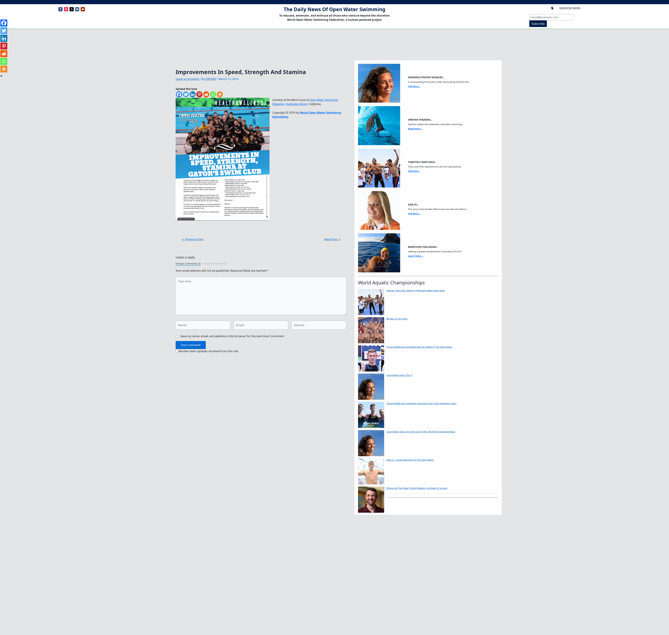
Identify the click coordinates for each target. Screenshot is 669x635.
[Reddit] (206, 94)
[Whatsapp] (213, 94)
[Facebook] (179, 94)
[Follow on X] (72, 9)
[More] (220, 94)
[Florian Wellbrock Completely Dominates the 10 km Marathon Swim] (371, 415)
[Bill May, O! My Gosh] (371, 330)
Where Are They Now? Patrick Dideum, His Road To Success (416, 488)
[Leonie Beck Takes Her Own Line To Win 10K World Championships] (371, 443)
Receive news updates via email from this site (208, 351)
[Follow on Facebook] (60, 9)
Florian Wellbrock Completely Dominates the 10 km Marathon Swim (421, 403)
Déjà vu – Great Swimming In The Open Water (410, 459)
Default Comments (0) (188, 263)
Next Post (332, 239)
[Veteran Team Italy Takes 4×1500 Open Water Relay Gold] (371, 302)
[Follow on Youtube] (83, 9)
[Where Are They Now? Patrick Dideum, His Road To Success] (371, 500)
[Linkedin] (193, 94)
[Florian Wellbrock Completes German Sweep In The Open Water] (371, 358)
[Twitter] (186, 94)
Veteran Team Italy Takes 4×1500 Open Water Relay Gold (415, 290)
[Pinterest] (199, 94)
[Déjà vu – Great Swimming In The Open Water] (371, 471)
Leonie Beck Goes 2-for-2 (399, 375)
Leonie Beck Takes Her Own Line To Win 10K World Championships (420, 431)
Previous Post (192, 239)
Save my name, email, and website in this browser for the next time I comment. (232, 336)
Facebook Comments (215, 263)
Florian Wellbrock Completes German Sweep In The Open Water (419, 347)
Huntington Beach (296, 104)
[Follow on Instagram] (66, 9)
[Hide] (1, 76)
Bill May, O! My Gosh (396, 318)
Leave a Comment (187, 79)
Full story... (414, 86)
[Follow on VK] (77, 9)
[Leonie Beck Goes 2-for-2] (371, 387)
